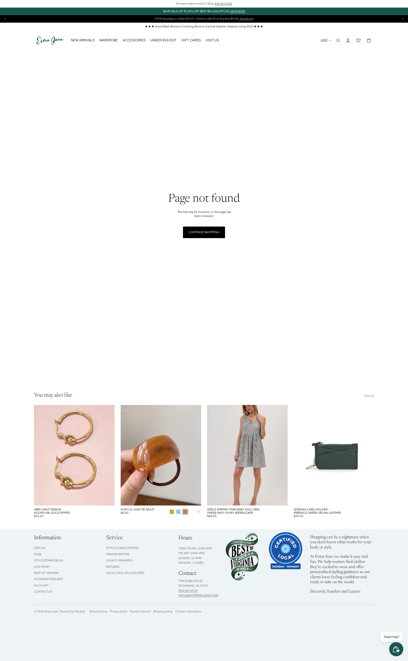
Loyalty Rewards (119, 560)
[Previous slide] (5, 19)
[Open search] (338, 40)
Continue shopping (204, 232)
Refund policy (98, 611)
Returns (112, 567)
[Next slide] (403, 19)
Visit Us (39, 548)
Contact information (188, 611)
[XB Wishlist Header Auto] (358, 40)
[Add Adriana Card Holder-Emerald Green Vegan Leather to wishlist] (299, 410)
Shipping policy (163, 611)
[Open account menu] (348, 40)
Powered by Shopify (72, 611)
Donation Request (48, 579)
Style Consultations (122, 548)
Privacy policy (118, 611)
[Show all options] (198, 511)
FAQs (37, 554)
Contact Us (43, 592)
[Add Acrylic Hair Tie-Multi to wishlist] (126, 410)
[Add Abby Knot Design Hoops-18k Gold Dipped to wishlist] (39, 410)
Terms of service (140, 611)
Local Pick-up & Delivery (125, 573)
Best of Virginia (46, 573)
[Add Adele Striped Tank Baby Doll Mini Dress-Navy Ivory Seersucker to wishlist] (212, 410)
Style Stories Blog (48, 560)
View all (369, 396)
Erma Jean (51, 611)
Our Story (42, 567)
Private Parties (117, 554)
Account (41, 585)
